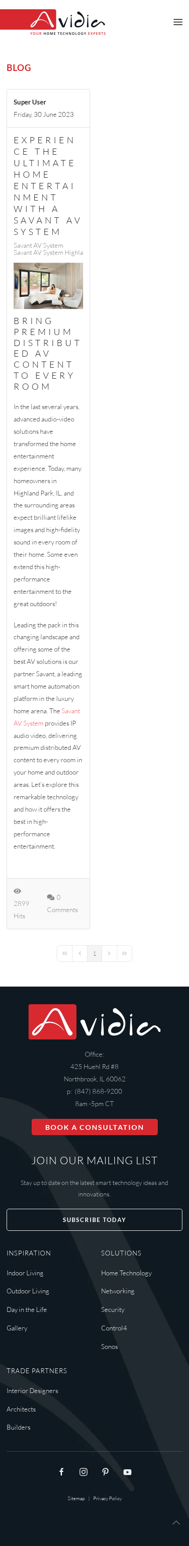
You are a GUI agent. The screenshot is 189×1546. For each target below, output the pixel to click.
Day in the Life (27, 1309)
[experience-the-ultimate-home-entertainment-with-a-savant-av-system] (48, 286)
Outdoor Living (28, 1291)
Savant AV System (38, 245)
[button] (178, 22)
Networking (117, 1291)
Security (112, 1309)
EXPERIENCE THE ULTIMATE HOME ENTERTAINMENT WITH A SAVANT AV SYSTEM (48, 185)
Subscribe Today (95, 1219)
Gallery (17, 1328)
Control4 (114, 1328)
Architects (21, 1409)
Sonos (109, 1346)
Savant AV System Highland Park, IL (63, 252)
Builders (18, 1427)
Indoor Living (25, 1273)
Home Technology (126, 1273)
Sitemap (76, 1498)
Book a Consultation (94, 1127)
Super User (30, 102)
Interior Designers (32, 1390)
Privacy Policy (107, 1498)
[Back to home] (52, 22)
